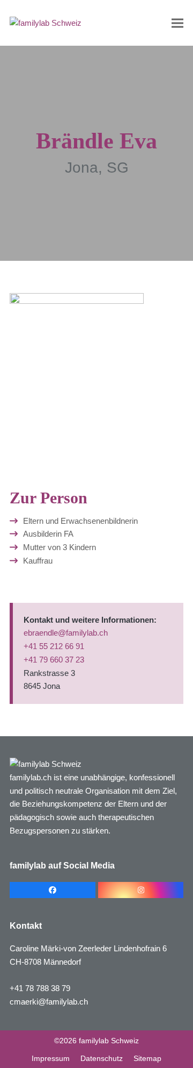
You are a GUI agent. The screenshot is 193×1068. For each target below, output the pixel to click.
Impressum (51, 1058)
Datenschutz (101, 1058)
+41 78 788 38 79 (40, 988)
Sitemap (147, 1058)
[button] (177, 22)
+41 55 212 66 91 (54, 646)
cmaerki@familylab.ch (49, 1001)
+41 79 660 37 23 (54, 659)
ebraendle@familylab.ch (66, 632)
